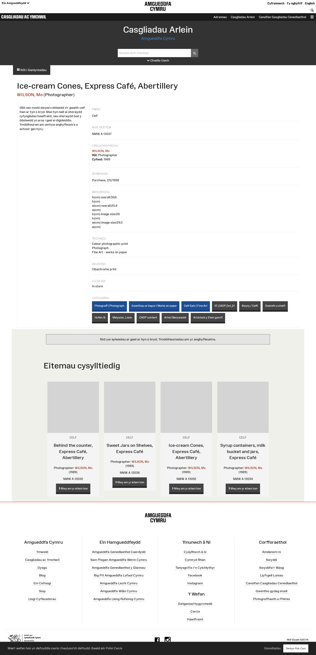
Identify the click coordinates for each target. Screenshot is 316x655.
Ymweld (42, 552)
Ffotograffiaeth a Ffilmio (271, 599)
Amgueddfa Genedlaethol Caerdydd (118, 552)
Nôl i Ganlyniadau (33, 70)
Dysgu (42, 567)
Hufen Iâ (100, 317)
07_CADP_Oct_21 (225, 305)
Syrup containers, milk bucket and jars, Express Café (242, 451)
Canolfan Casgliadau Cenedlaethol (271, 583)
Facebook (195, 575)
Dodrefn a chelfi (275, 305)
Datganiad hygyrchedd (195, 603)
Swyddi (271, 559)
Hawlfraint (195, 619)
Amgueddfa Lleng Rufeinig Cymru (118, 599)
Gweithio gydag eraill (271, 591)
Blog (42, 575)
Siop (42, 591)
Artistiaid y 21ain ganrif (208, 317)
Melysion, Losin (122, 317)
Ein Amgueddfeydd (14, 3)
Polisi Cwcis (114, 648)
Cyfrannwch (275, 3)
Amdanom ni (271, 552)
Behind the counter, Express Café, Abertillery (73, 451)
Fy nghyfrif (294, 3)
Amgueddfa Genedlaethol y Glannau (118, 567)
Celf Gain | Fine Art (195, 305)
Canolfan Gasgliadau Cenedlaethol (282, 17)
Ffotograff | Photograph (109, 305)
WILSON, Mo (30, 94)
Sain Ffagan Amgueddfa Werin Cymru (118, 559)
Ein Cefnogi (42, 583)
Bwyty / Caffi (250, 305)
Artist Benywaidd (175, 317)
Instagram (195, 583)
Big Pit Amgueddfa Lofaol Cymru (118, 575)
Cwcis (195, 611)
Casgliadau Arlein (243, 17)
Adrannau (220, 17)
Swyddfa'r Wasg (271, 567)
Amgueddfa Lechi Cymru (118, 583)
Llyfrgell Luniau (271, 575)
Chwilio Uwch (159, 60)
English (310, 3)
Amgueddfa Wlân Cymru (118, 591)
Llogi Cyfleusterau (42, 599)
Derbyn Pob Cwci (296, 648)
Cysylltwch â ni (195, 552)
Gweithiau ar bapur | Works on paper (154, 305)
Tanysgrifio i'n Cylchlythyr (195, 567)
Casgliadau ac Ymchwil (23, 17)
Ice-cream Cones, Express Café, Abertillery (186, 451)
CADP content (148, 317)
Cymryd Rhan (195, 559)
